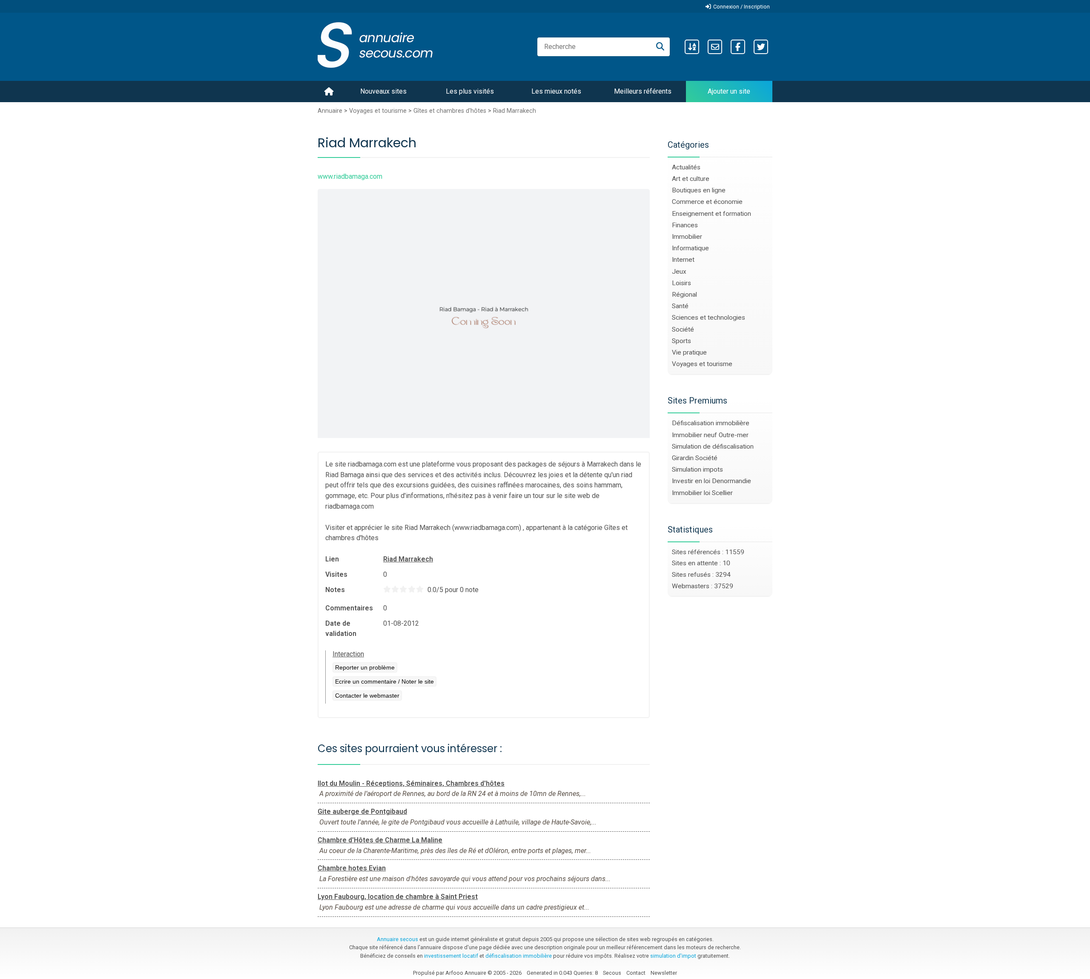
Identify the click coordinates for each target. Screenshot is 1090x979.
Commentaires (349, 608)
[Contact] (715, 47)
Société (683, 329)
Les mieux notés (556, 91)
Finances (685, 225)
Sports (681, 341)
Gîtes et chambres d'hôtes (449, 111)
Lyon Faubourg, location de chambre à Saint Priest (398, 897)
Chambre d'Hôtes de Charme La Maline (380, 840)
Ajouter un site (729, 91)
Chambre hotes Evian (352, 868)
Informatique (690, 248)
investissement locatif (451, 956)
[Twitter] (761, 47)
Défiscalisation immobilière (710, 423)
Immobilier (687, 236)
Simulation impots (697, 469)
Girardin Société (694, 458)
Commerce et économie (707, 202)
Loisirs (681, 283)
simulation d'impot (673, 956)
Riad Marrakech (514, 111)
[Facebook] (738, 47)
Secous (612, 973)
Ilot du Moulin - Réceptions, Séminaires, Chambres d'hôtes (411, 783)
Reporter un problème (365, 667)
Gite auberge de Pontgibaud (362, 811)
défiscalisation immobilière (518, 956)
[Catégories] (692, 47)
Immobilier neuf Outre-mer (710, 435)
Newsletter (664, 973)
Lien (332, 559)
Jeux (679, 271)
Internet (683, 259)
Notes (335, 590)
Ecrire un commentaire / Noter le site (384, 681)
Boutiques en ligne (699, 190)
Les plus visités (470, 91)
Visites (336, 574)
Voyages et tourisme (378, 111)
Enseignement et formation (711, 214)
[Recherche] (660, 47)
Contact (635, 973)
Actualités (686, 167)
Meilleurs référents (642, 91)
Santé (680, 306)
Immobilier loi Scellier (702, 493)
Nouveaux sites (383, 91)
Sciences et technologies (708, 317)
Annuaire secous (397, 939)
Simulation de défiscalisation (713, 446)
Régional (684, 294)
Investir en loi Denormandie (711, 481)
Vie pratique (689, 352)
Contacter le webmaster (367, 695)
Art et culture (690, 179)
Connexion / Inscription (741, 6)
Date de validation (340, 628)
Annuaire (330, 111)
